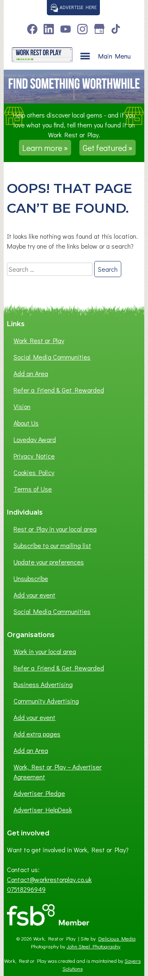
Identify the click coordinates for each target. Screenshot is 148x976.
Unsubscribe (31, 578)
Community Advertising (46, 700)
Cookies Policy (34, 472)
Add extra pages (37, 733)
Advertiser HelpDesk (43, 809)
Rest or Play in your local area (55, 528)
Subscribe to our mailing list (52, 545)
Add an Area (31, 373)
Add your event (35, 594)
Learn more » (45, 147)
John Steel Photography (93, 946)
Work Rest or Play (39, 340)
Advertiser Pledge (39, 793)
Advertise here (77, 7)
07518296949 (26, 889)
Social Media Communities (52, 357)
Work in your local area (45, 651)
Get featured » (107, 147)
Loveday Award (35, 439)
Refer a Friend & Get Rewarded (59, 390)
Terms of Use (33, 488)
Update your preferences (49, 561)
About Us (26, 423)
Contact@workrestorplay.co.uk (49, 879)
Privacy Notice (34, 456)
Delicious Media (117, 938)
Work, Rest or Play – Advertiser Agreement (58, 771)
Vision (22, 406)
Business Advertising (43, 684)
